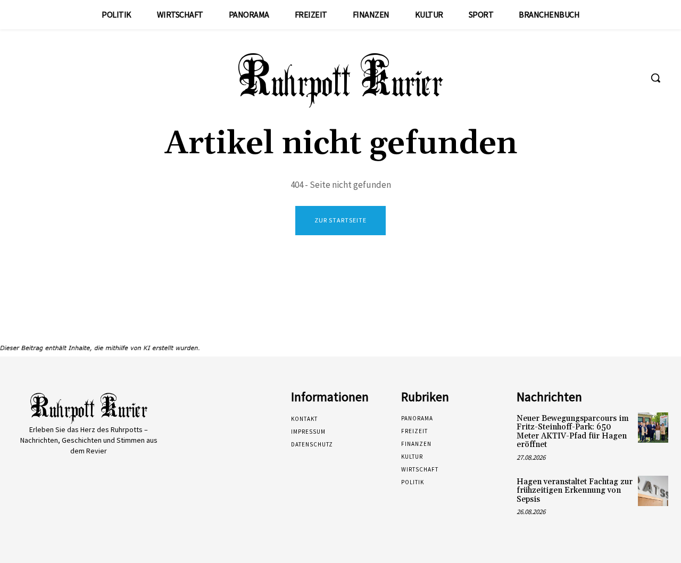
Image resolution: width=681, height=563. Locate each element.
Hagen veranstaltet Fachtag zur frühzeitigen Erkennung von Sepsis (575, 490)
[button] (655, 77)
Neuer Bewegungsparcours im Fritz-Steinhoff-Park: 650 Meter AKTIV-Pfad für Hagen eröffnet (573, 431)
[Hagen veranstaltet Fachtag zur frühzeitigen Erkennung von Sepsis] (653, 491)
